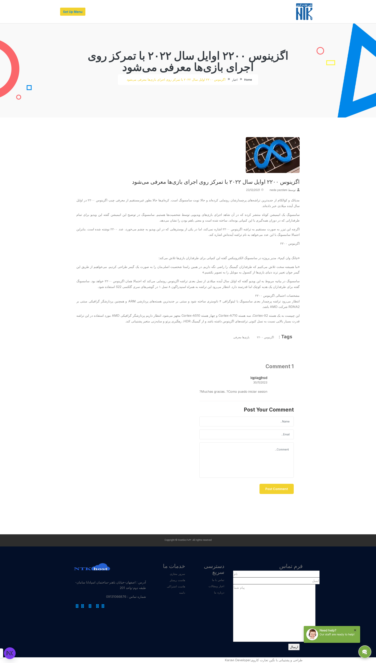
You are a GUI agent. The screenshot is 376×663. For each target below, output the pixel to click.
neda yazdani (278, 190)
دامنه (182, 592)
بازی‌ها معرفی (241, 337)
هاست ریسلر (177, 580)
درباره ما (219, 592)
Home (248, 79)
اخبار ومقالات (216, 586)
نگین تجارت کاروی (263, 660)
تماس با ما (218, 580)
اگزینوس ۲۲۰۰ (265, 337)
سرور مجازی (177, 573)
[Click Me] (103, 606)
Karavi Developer (238, 660)
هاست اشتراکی (176, 586)
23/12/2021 (253, 190)
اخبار (235, 79)
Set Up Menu (72, 12)
